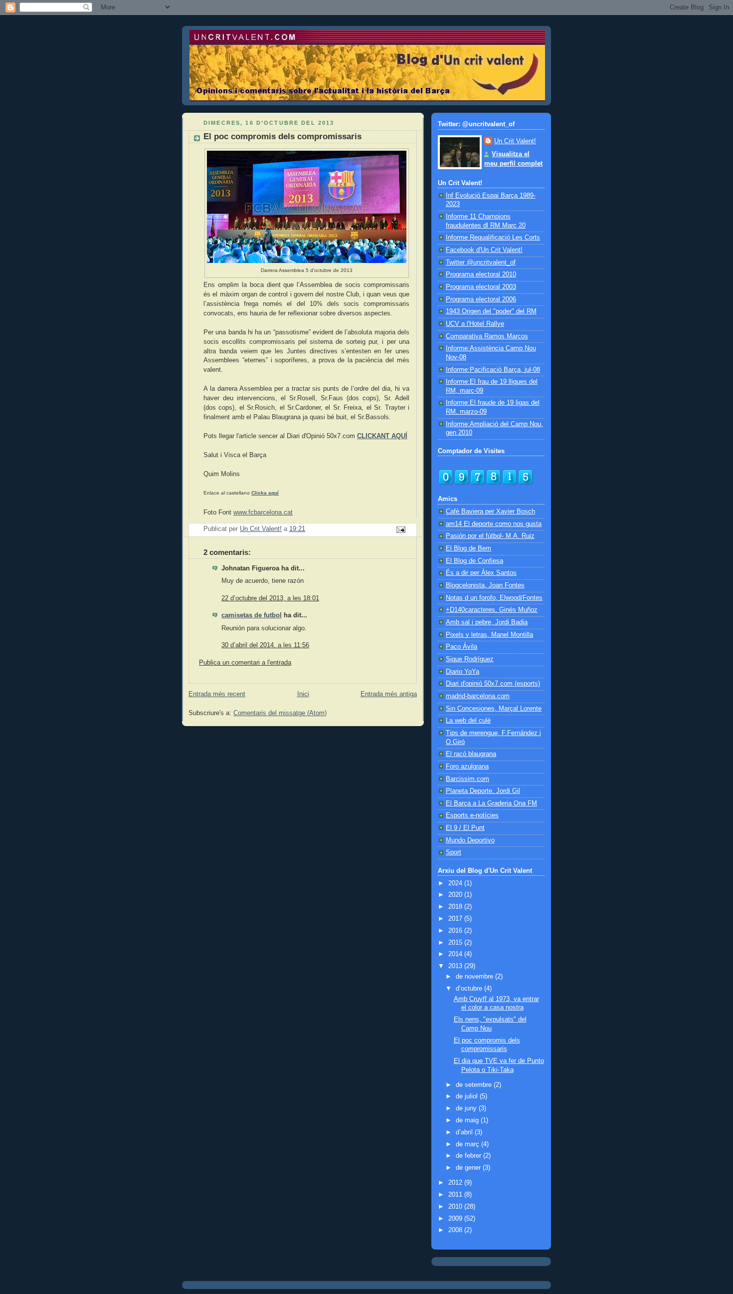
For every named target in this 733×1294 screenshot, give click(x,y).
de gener (469, 1167)
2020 (456, 894)
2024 (456, 883)
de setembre (475, 1084)
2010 (456, 1206)
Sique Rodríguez (470, 659)
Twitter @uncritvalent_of (481, 262)
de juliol (468, 1096)
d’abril (465, 1132)
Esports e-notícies (472, 815)
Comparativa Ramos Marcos (487, 336)
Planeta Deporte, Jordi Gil (483, 790)
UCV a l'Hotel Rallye (475, 323)
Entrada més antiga (389, 694)
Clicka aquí (265, 493)
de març (468, 1144)
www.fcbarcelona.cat (263, 512)
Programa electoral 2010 (481, 274)
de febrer (469, 1155)
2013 (456, 966)
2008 (456, 1230)
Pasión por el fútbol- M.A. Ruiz (490, 535)
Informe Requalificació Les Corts (493, 237)
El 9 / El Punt (465, 827)
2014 (456, 954)
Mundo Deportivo (470, 840)
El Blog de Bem (468, 548)
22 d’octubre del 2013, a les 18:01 (270, 598)
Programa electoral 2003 (481, 286)
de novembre (475, 976)
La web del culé (468, 720)
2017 (456, 918)
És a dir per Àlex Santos (481, 572)
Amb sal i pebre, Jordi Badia (487, 622)
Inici (303, 694)
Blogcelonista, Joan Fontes (485, 585)
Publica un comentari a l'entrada (245, 662)
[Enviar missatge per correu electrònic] (400, 528)
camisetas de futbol (251, 615)
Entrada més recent (216, 694)
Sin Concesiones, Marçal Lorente (494, 708)
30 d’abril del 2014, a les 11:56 (265, 645)
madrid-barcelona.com (478, 696)
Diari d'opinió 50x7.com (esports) (493, 683)
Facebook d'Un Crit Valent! (484, 250)
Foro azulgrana (467, 766)
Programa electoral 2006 (481, 299)
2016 (456, 930)
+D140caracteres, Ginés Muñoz (492, 609)
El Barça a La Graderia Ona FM (491, 803)
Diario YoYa (462, 671)
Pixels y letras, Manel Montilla (489, 634)
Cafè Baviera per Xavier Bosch (490, 511)
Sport (453, 852)
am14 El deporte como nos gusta (494, 523)
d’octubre (470, 988)
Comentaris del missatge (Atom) (280, 713)
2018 (456, 906)
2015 (456, 942)
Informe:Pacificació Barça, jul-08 (493, 369)
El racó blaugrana (471, 754)
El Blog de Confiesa (474, 560)
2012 (456, 1182)
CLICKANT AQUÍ (382, 436)
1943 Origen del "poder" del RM (491, 311)
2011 (456, 1194)
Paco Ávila (461, 646)
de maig (468, 1120)
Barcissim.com (467, 779)
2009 (456, 1218)
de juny (467, 1108)
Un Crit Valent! (515, 141)
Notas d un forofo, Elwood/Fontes (494, 597)
